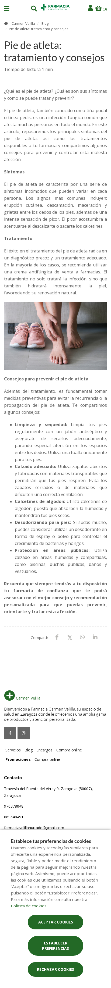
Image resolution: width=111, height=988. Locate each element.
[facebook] (10, 733)
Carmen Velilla (23, 23)
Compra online (69, 749)
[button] (6, 9)
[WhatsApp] (82, 637)
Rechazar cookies (55, 969)
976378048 (13, 806)
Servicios (13, 749)
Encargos (44, 749)
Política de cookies (29, 905)
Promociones (18, 759)
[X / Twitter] (70, 637)
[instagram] (24, 733)
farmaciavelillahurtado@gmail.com (34, 827)
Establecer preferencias (55, 945)
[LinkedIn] (95, 637)
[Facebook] (57, 637)
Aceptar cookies (55, 922)
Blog (44, 23)
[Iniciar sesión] (91, 8)
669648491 (13, 816)
